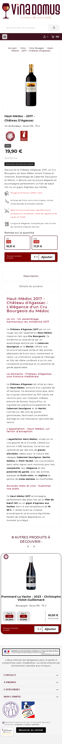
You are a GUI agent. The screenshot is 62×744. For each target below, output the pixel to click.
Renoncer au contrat (31, 730)
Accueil (12, 48)
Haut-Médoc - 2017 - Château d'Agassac (33, 49)
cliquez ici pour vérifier (26, 724)
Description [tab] (31, 276)
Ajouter (47, 257)
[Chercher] (54, 28)
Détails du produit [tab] (31, 286)
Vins (23, 48)
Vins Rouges (36, 48)
